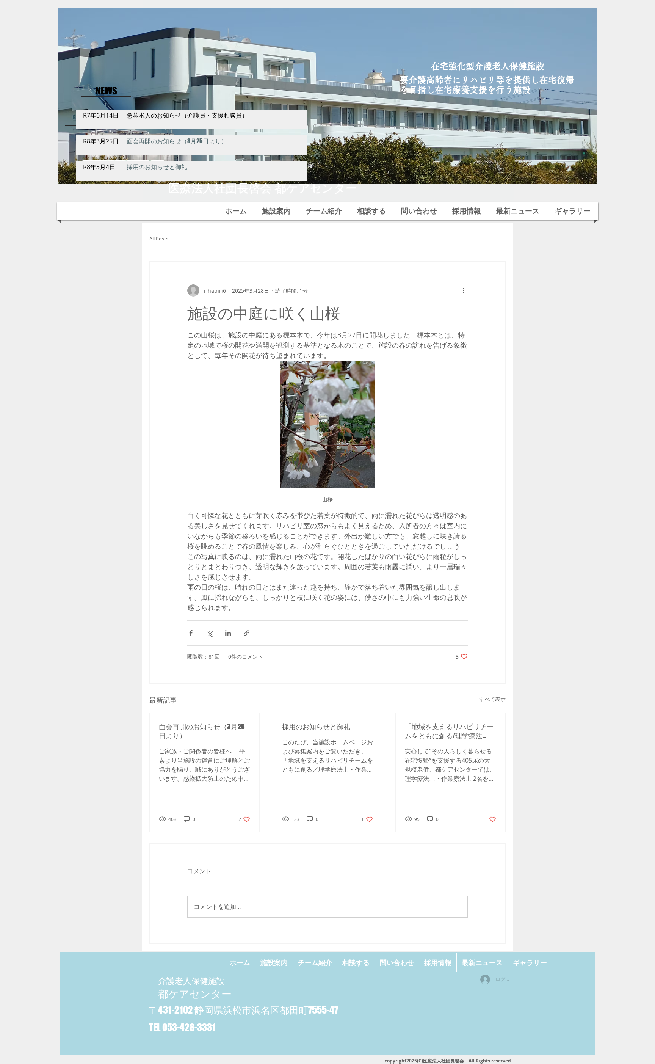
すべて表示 (492, 699)
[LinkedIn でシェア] (228, 633)
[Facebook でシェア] (190, 633)
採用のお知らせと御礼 (316, 726)
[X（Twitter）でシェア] (209, 633)
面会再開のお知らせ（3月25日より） (202, 731)
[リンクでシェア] (246, 633)
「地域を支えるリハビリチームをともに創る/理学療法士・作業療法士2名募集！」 (449, 731)
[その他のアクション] (463, 290)
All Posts (158, 238)
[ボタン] (192, 118)
